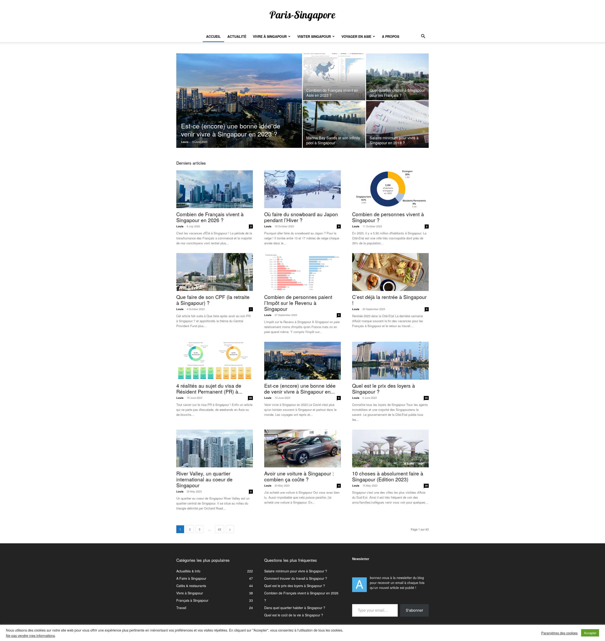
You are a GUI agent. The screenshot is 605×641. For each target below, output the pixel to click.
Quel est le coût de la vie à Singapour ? (293, 615)
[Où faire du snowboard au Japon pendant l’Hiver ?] (302, 189)
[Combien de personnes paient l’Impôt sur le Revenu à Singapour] (302, 272)
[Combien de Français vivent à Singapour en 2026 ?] (214, 189)
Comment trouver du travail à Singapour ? (295, 578)
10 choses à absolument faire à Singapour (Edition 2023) (387, 476)
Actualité (236, 36)
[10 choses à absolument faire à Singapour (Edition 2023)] (390, 448)
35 (426, 398)
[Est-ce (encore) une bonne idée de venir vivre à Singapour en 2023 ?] (239, 106)
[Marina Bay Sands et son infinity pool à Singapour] (334, 124)
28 (250, 398)
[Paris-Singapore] (302, 15)
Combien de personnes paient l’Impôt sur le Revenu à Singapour (298, 302)
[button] (423, 37)
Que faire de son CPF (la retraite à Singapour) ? (213, 299)
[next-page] (230, 529)
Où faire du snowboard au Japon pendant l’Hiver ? (301, 217)
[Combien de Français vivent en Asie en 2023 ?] (334, 76)
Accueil (213, 36)
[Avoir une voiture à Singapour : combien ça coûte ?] (302, 448)
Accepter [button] (590, 633)
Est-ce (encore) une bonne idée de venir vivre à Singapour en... (300, 388)
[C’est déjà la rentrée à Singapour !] (390, 272)
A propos (390, 36)
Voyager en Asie (356, 36)
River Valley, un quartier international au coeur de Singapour (204, 479)
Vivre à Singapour (270, 36)
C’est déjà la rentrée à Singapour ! (389, 299)
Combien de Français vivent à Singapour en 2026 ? (210, 217)
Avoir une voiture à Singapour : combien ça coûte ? (299, 476)
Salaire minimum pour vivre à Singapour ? (295, 571)
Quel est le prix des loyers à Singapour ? (383, 388)
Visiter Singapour (314, 36)
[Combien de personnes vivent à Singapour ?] (390, 189)
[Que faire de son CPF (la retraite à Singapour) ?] (214, 272)
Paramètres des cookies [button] (559, 633)
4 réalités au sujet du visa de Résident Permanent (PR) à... (209, 388)
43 (219, 529)
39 (426, 485)
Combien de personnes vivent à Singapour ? (388, 217)
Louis (184, 142)
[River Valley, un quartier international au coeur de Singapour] (214, 448)
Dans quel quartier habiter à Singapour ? (294, 607)
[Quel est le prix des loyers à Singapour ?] (390, 361)
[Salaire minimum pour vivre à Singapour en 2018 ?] (397, 124)
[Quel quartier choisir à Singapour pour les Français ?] (397, 76)
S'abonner (414, 610)
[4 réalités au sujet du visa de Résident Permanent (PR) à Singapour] (214, 361)
